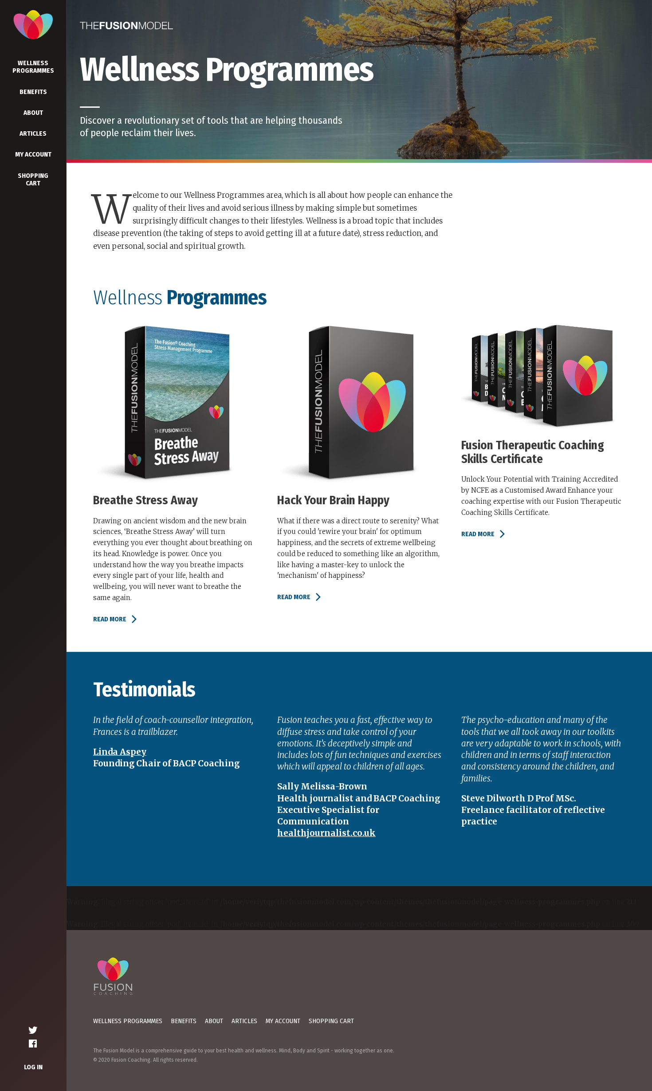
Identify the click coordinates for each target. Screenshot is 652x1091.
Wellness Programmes (33, 67)
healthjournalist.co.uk (326, 833)
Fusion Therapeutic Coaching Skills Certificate (532, 452)
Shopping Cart (33, 179)
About (33, 113)
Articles (33, 133)
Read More (109, 619)
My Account (33, 154)
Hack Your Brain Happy (333, 500)
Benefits (33, 92)
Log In (33, 1067)
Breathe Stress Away (145, 500)
